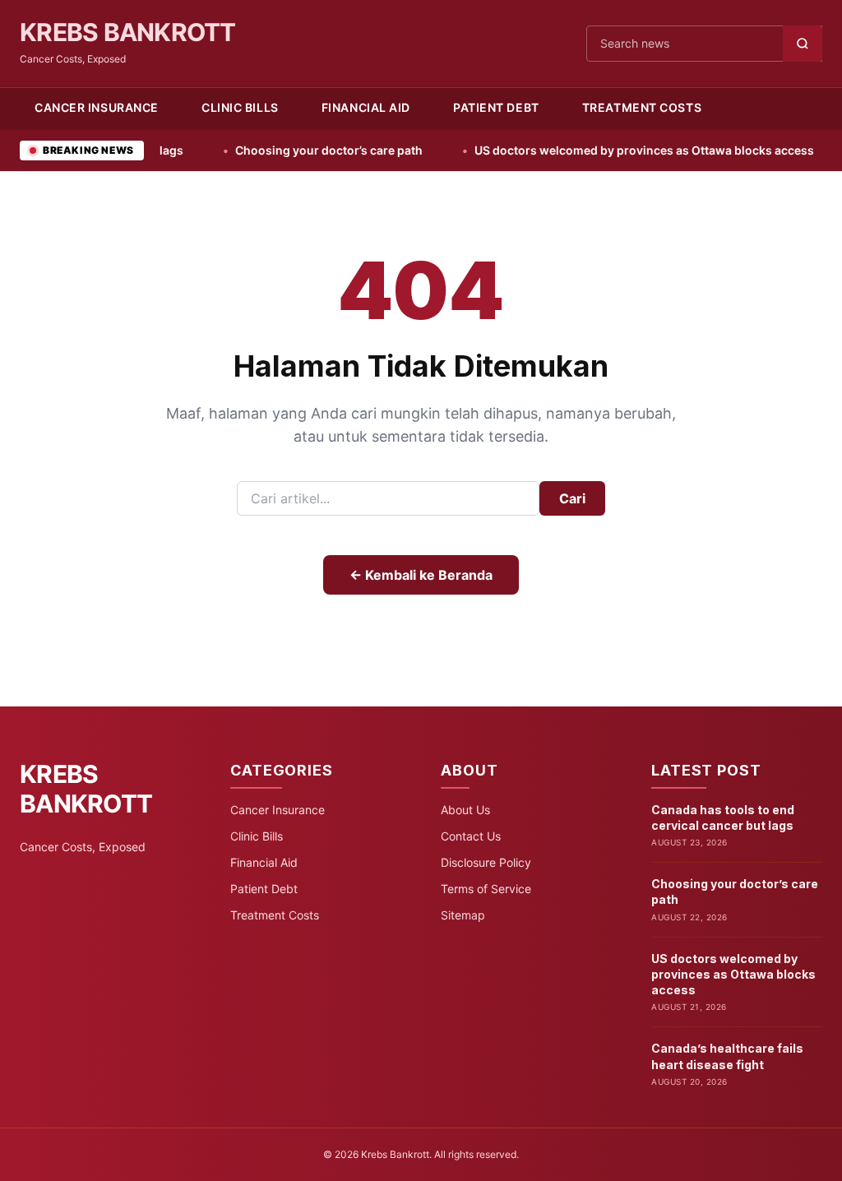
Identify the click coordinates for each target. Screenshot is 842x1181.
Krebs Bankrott (128, 32)
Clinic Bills (240, 107)
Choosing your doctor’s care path (298, 150)
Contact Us (471, 836)
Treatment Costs (641, 107)
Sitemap (463, 915)
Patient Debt (496, 107)
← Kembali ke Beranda (421, 575)
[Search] (802, 43)
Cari (572, 498)
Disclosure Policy (486, 862)
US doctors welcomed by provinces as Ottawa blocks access (613, 150)
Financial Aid (366, 107)
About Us (465, 810)
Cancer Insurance (97, 107)
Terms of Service (486, 889)
